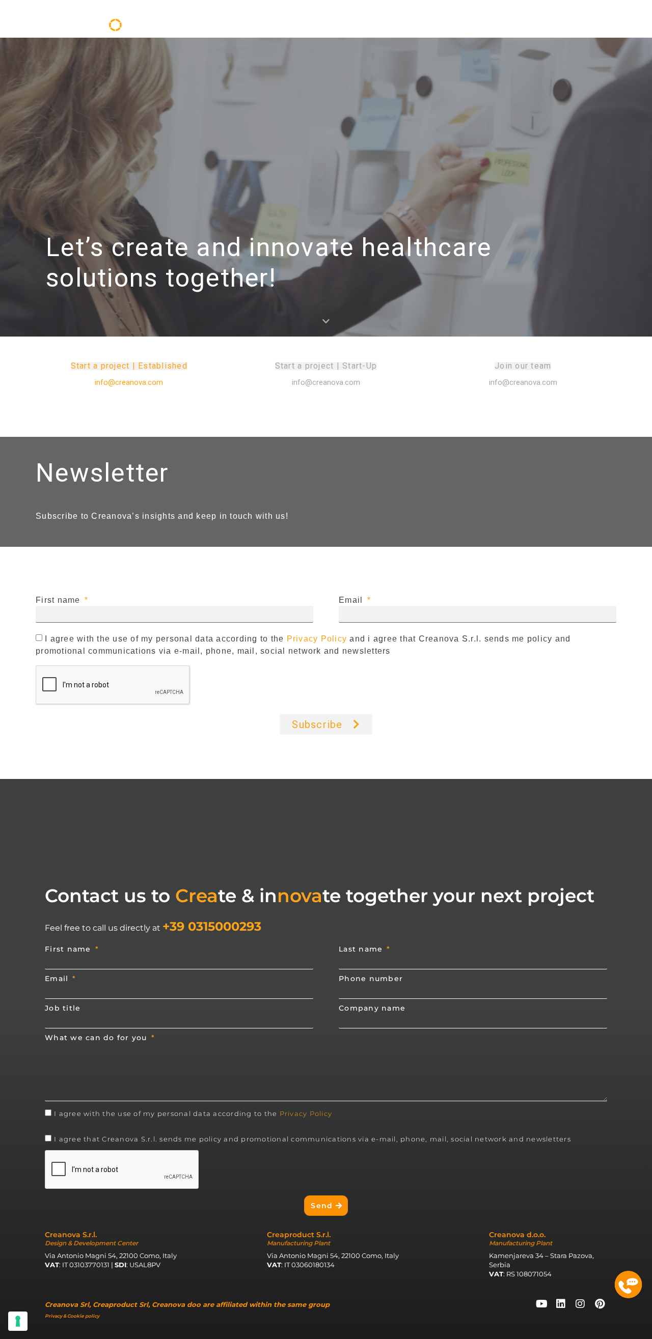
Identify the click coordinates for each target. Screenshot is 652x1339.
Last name (362, 949)
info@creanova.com (523, 382)
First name (59, 600)
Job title (62, 1008)
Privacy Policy (317, 638)
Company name (372, 1008)
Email (352, 600)
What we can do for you (97, 1037)
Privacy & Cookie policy (72, 1316)
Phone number (371, 978)
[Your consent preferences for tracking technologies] (18, 1321)
